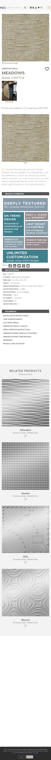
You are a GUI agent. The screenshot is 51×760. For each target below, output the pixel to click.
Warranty (8, 340)
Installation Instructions (15, 316)
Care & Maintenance (12, 319)
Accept (29, 757)
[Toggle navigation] (49, 7)
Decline (21, 757)
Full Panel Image (11, 323)
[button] (47, 69)
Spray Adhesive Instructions (16, 329)
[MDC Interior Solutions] (10, 7)
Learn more (35, 752)
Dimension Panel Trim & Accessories (20, 333)
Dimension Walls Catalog (15, 326)
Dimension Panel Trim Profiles (17, 337)
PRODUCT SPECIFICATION (14, 343)
